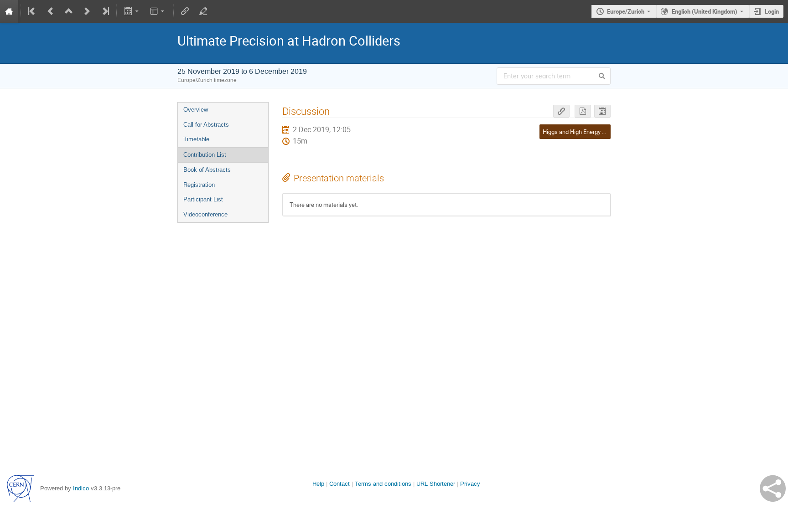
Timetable (196, 139)
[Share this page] (773, 488)
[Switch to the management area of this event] (203, 11)
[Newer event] (87, 11)
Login (772, 11)
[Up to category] (69, 11)
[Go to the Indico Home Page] (9, 11)
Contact (339, 484)
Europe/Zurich (625, 11)
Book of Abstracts (207, 169)
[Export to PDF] (583, 111)
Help (318, 484)
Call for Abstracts (206, 124)
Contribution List (204, 154)
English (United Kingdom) (704, 11)
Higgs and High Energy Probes (581, 132)
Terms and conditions (383, 484)
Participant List (203, 199)
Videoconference (205, 214)
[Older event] (50, 11)
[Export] (132, 11)
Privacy (470, 484)
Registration (199, 184)
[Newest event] (105, 11)
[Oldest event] (32, 11)
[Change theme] (158, 11)
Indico (81, 488)
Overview (195, 109)
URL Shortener (435, 484)
